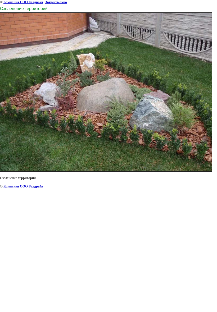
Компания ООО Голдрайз (23, 2)
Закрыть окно (56, 2)
